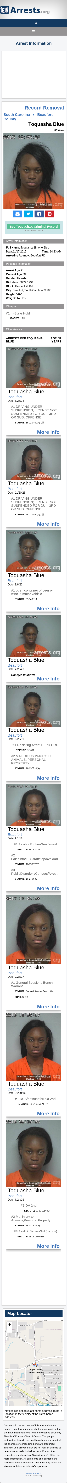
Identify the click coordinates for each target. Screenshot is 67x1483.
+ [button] (9, 1324)
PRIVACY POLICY (33, 1473)
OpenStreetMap (44, 1405)
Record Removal (44, 108)
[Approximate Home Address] (34, 1363)
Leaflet (31, 1405)
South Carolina (16, 114)
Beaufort (15, 397)
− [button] (9, 1330)
